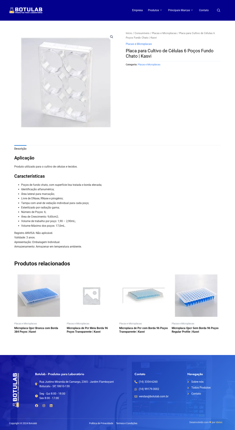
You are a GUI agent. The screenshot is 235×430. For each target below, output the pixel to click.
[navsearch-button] (218, 11)
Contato (204, 10)
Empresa (137, 10)
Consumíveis (142, 33)
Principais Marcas (179, 10)
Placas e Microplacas (164, 33)
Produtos (153, 10)
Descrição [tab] (20, 148)
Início (129, 33)
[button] (112, 37)
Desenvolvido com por (205, 422)
